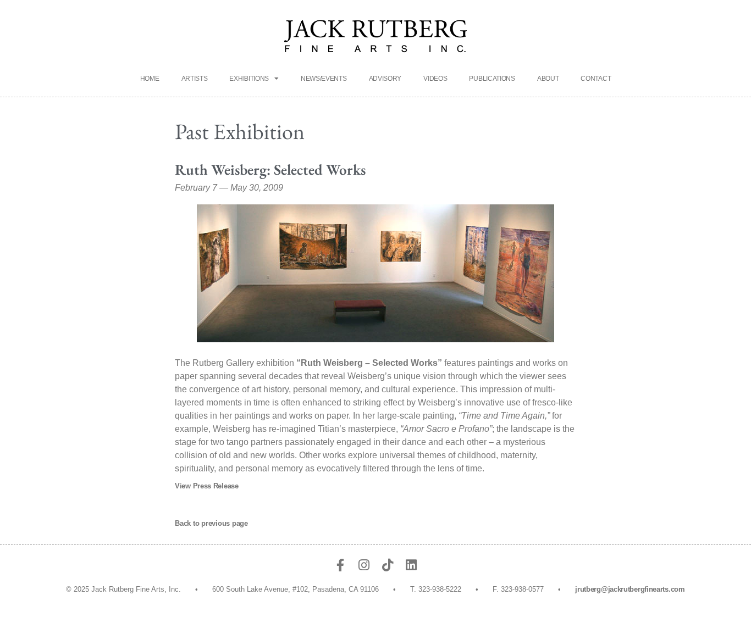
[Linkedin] (411, 565)
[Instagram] (363, 565)
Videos (435, 78)
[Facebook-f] (340, 565)
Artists (194, 78)
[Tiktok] (387, 565)
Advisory (385, 78)
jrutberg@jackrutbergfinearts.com (629, 589)
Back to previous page (211, 523)
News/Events (324, 78)
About (548, 78)
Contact (596, 78)
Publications (492, 78)
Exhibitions (249, 78)
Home (149, 78)
